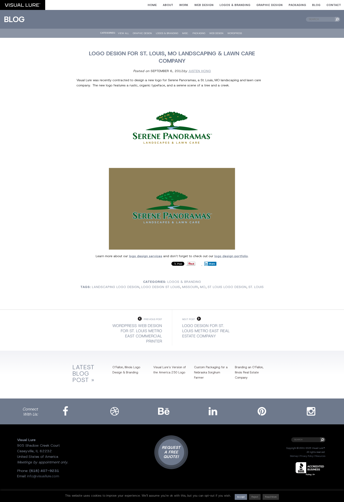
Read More (271, 496)
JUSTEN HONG (200, 71)
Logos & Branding (235, 5)
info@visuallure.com (43, 476)
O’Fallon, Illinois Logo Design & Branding (126, 369)
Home (152, 5)
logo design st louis (160, 287)
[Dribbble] (114, 411)
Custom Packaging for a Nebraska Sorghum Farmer (211, 372)
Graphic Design (269, 5)
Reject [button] (254, 496)
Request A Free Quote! (171, 452)
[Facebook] (65, 411)
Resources (320, 456)
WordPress (234, 33)
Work (183, 5)
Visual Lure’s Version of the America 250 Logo (169, 369)
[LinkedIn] (213, 411)
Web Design (204, 5)
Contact (333, 5)
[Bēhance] (164, 411)
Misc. (185, 33)
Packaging (297, 5)
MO (203, 287)
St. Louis (256, 287)
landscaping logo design (115, 287)
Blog (316, 5)
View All (123, 33)
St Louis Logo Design (227, 287)
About (168, 5)
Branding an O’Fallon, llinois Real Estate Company (249, 372)
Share (212, 263)
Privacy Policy (306, 456)
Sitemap (294, 456)
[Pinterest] (262, 411)
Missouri (190, 287)
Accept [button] (241, 496)
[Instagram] (311, 411)
